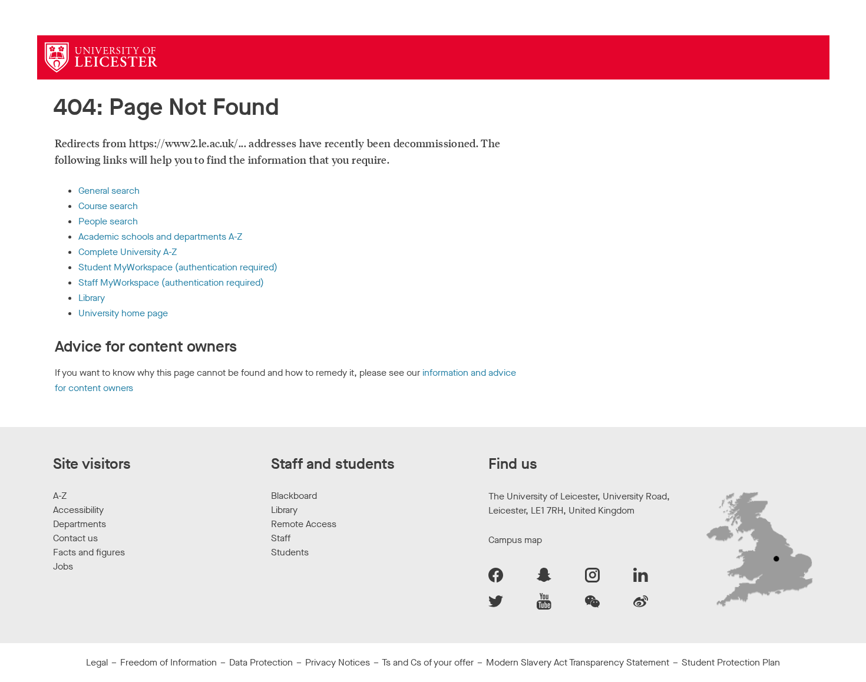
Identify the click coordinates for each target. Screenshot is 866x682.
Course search (108, 206)
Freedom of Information (168, 662)
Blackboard (294, 495)
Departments (79, 524)
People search (108, 221)
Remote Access (303, 524)
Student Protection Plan (731, 662)
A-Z (60, 495)
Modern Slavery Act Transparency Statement (577, 662)
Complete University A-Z (127, 252)
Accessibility (78, 510)
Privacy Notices (337, 662)
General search (109, 190)
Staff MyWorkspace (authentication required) (171, 282)
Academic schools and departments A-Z (160, 236)
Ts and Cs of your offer (428, 662)
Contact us (75, 538)
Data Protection (261, 662)
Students (290, 552)
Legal (97, 662)
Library (91, 298)
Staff (280, 538)
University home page (123, 313)
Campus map (515, 540)
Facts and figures (89, 552)
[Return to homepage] (101, 57)
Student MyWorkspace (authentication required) (177, 267)
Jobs (63, 566)
